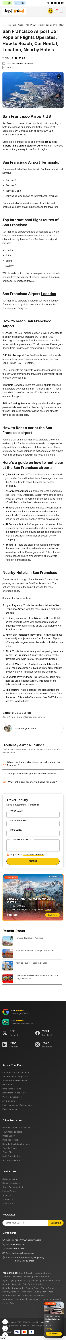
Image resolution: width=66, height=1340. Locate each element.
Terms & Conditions (20, 1325)
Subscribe (56, 1222)
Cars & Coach (26, 1273)
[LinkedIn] (55, 2)
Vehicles (35, 1280)
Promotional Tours (30, 1291)
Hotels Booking (9, 1179)
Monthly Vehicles (10, 1291)
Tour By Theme (9, 1148)
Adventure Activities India (14, 1080)
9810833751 (19, 1248)
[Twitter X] (4, 1033)
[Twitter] (48, 2)
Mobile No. (16, 830)
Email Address (18, 821)
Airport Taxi (22, 1280)
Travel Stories (47, 1288)
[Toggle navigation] (62, 11)
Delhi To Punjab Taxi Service (16, 1127)
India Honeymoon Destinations (17, 1105)
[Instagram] (37, 1044)
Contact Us (7, 1199)
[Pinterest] (62, 2)
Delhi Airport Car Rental (13, 1299)
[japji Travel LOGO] (14, 11)
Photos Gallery (9, 1303)
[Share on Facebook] (16, 58)
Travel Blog (7, 1152)
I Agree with (27, 854)
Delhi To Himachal (11, 1284)
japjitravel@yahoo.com (23, 1253)
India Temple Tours (11, 1088)
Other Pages (8, 1203)
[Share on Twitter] (12, 58)
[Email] (5, 1322)
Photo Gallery (8, 1136)
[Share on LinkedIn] (20, 58)
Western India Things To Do (15, 1076)
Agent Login (8, 1280)
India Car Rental (41, 1276)
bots (33, 669)
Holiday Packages (11, 1183)
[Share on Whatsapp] (23, 58)
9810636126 (19, 1244)
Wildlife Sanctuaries (12, 1097)
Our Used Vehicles (22, 1276)
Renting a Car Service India (15, 1072)
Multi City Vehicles (11, 1156)
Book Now (52, 915)
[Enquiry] (50, 11)
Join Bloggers (38, 1325)
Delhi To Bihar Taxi (11, 1295)
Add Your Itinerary (11, 1160)
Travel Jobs (47, 1291)
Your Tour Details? (21, 839)
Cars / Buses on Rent (12, 1187)
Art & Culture (8, 1101)
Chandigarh (33, 1299)
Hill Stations (8, 1084)
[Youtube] (59, 2)
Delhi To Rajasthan (51, 1280)
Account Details (43, 1273)
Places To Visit (9, 1191)
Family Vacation (9, 1109)
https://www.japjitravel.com (28, 1240)
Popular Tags (32, 1288)
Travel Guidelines (50, 1299)
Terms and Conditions (33, 854)
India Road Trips (10, 1140)
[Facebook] (52, 2)
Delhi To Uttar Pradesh (33, 1284)
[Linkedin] (4, 1044)
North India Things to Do (14, 1092)
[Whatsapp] (5, 1335)
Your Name (16, 811)
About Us (6, 1195)
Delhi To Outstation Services (16, 1144)
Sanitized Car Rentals (33, 1295)
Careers (6, 1276)
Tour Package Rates (12, 1132)
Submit (33, 861)
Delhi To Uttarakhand (12, 1288)
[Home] (3, 25)
